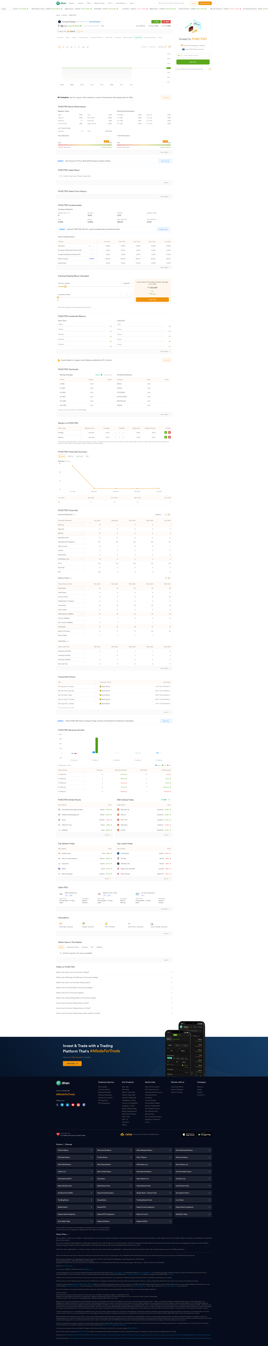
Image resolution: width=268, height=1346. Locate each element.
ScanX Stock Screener (129, 1114)
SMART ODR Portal (88, 1284)
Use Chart (166, 97)
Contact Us (201, 1095)
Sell (167, 22)
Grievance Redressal (105, 1095)
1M (67, 47)
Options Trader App (128, 1092)
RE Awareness (103, 1100)
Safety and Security (104, 1092)
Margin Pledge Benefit (129, 1111)
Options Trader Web (128, 1095)
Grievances (97, 1338)
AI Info (147, 1122)
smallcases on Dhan (128, 1106)
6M (71, 47)
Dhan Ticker (126, 1117)
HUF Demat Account (152, 1089)
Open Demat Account (152, 1087)
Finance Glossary (150, 1100)
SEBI (67, 1335)
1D (59, 47)
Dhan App (125, 1087)
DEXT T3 (125, 1119)
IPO (92, 947)
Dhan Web (125, 1089)
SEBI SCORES (78, 1284)
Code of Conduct (176, 1092)
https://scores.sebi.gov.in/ (73, 1286)
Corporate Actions (73, 947)
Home (58, 15)
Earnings (85, 947)
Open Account (205, 3)
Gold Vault (125, 1122)
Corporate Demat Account (153, 1092)
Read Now (165, 721)
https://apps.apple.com (170, 1286)
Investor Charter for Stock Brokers (106, 1335)
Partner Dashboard (177, 1089)
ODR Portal (92, 1335)
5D (63, 47)
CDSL (81, 1335)
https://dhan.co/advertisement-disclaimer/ (114, 1325)
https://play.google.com (139, 1286)
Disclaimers (81, 1338)
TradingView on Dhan (129, 1100)
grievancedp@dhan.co (146, 1272)
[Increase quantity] (123, 432)
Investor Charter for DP (122, 1335)
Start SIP (166, 360)
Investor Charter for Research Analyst (140, 1335)
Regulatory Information (152, 1119)
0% (111, 326)
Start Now (193, 62)
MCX (135, 1328)
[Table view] (166, 514)
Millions (124, 1125)
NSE (132, 1328)
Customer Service (104, 1089)
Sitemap (68, 1144)
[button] (114, 972)
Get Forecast (165, 161)
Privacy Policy (89, 1338)
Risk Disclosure (129, 1338)
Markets (99, 947)
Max (83, 47)
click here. (170, 1274)
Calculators (148, 1097)
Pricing (199, 1089)
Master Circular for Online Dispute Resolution (198, 1338)
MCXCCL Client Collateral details (201, 1335)
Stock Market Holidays (152, 1103)
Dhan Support (102, 1087)
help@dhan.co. (88, 1269)
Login (193, 3)
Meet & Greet (149, 1114)
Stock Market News (151, 1111)
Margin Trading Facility (129, 1108)
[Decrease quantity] (115, 432)
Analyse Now (163, 229)
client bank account (67, 1266)
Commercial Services (94, 21)
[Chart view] (169, 514)
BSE (129, 1328)
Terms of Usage (73, 1338)
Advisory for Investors (105, 1097)
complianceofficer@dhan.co (133, 1274)
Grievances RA (105, 1338)
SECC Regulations (104, 1103)
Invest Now (152, 299)
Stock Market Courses (152, 1108)
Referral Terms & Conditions (156, 1338)
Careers (199, 1092)
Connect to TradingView (130, 1103)
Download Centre (151, 1095)
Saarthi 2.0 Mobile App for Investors (175, 1338)
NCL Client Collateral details (183, 1335)
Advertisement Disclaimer (141, 1338)
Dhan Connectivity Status (153, 1117)
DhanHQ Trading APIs (129, 1097)
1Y (75, 47)
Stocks (64, 15)
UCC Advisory (155, 1335)
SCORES (86, 1335)
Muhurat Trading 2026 (152, 1106)
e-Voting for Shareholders (167, 1335)
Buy (157, 22)
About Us (200, 1087)
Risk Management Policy (117, 1338)
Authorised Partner (177, 1087)
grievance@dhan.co (118, 1272)
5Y (79, 47)
